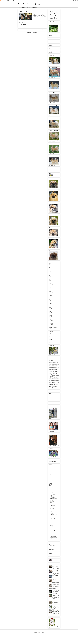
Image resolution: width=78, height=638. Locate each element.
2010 (50, 474)
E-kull (49, 271)
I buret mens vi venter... (53, 519)
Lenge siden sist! (51, 337)
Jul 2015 (50, 287)
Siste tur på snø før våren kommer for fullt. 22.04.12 (55, 611)
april (50, 486)
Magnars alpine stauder (52, 549)
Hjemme (50, 283)
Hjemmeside (23, 7)
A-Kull (49, 263)
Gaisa (49, 279)
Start (19, 7)
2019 (50, 465)
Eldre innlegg (44, 29)
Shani (49, 307)
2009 (50, 475)
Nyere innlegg (21, 29)
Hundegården (50, 284)
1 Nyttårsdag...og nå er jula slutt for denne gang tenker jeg (55, 585)
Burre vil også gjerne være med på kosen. (53, 492)
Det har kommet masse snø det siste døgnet (53, 494)
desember (51, 477)
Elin (49, 272)
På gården (50, 303)
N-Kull (49, 299)
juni (50, 484)
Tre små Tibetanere (54, 579)
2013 (50, 471)
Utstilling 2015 (50, 324)
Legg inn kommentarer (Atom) (34, 32)
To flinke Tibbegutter (52, 527)
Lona (49, 291)
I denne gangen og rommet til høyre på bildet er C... (53, 536)
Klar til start (51, 525)
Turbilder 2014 (50, 315)
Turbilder (50, 311)
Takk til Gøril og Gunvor (53, 518)
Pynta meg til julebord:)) (55, 570)
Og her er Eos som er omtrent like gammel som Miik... (53, 511)
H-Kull (49, 280)
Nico (49, 300)
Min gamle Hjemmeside (52, 36)
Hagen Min (50, 339)
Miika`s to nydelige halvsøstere (52, 508)
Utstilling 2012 (50, 320)
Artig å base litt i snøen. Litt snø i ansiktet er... (53, 497)
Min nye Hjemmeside (51, 35)
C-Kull (49, 267)
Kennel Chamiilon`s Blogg (29, 3)
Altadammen (50, 553)
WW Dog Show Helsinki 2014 (52, 327)
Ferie (49, 276)
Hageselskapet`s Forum (52, 545)
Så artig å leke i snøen (53, 495)
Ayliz (49, 264)
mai (50, 485)
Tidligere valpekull (34, 7)
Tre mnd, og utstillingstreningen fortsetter (52, 505)
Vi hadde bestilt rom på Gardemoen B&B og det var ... (53, 524)
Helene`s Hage (50, 548)
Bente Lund (50, 169)
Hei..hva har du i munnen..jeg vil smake (53, 530)
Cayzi (49, 268)
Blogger (43, 632)
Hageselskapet (50, 544)
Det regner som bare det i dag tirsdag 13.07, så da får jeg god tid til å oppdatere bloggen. (55, 595)
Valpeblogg (28, 7)
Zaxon (49, 328)
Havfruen (50, 342)
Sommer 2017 (50, 308)
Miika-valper (50, 295)
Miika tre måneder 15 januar (53, 507)
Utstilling (50, 319)
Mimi (49, 296)
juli (50, 483)
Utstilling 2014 (50, 323)
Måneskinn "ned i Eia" (53, 501)
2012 (50, 472)
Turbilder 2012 (50, 312)
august (51, 482)
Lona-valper (50, 292)
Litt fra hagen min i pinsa (52, 340)
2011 (50, 473)
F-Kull (49, 275)
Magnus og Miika (52, 531)
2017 (50, 466)
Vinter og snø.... (52, 502)
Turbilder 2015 (50, 316)
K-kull (49, 288)
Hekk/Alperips (51, 333)
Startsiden (32, 29)
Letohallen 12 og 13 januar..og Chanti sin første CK (54, 517)
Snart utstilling (52, 526)
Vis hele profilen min (55, 560)
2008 (50, 476)
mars (51, 487)
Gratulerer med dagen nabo (53, 503)
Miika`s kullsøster (52, 500)
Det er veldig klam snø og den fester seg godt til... (53, 499)
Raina (49, 304)
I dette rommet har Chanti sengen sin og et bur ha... (53, 534)
